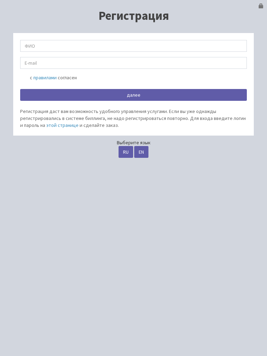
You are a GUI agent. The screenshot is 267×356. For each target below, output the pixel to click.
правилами (45, 77)
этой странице (62, 125)
